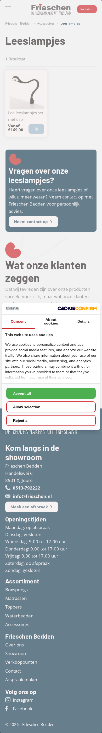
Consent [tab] (18, 321)
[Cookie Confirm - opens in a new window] (77, 308)
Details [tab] (83, 321)
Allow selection (27, 407)
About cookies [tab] (51, 321)
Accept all (22, 393)
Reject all (21, 420)
